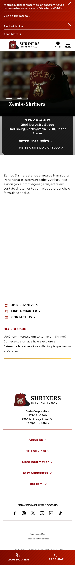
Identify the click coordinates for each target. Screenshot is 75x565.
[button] (58, 47)
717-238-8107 (37, 120)
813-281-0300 (15, 329)
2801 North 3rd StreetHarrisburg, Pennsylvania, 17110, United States (37, 129)
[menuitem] (37, 439)
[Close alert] (69, 5)
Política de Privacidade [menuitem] (37, 538)
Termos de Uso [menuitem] (37, 534)
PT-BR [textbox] (58, 47)
